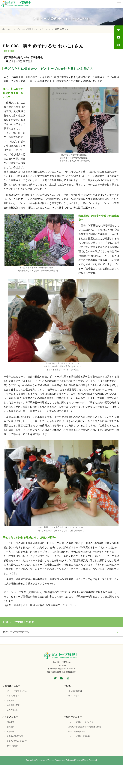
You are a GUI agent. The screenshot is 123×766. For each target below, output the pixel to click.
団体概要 (10, 722)
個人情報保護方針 (75, 691)
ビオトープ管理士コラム (17, 691)
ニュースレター (13, 696)
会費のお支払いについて (17, 741)
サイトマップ (73, 696)
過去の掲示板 (12, 710)
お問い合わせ (12, 746)
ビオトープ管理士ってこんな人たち (33, 29)
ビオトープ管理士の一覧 (16, 631)
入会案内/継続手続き (15, 736)
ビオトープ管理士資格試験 (79, 736)
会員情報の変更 (13, 705)
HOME (9, 29)
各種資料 (10, 701)
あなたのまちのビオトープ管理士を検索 (84, 727)
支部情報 (10, 732)
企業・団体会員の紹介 (77, 732)
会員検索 (10, 727)
